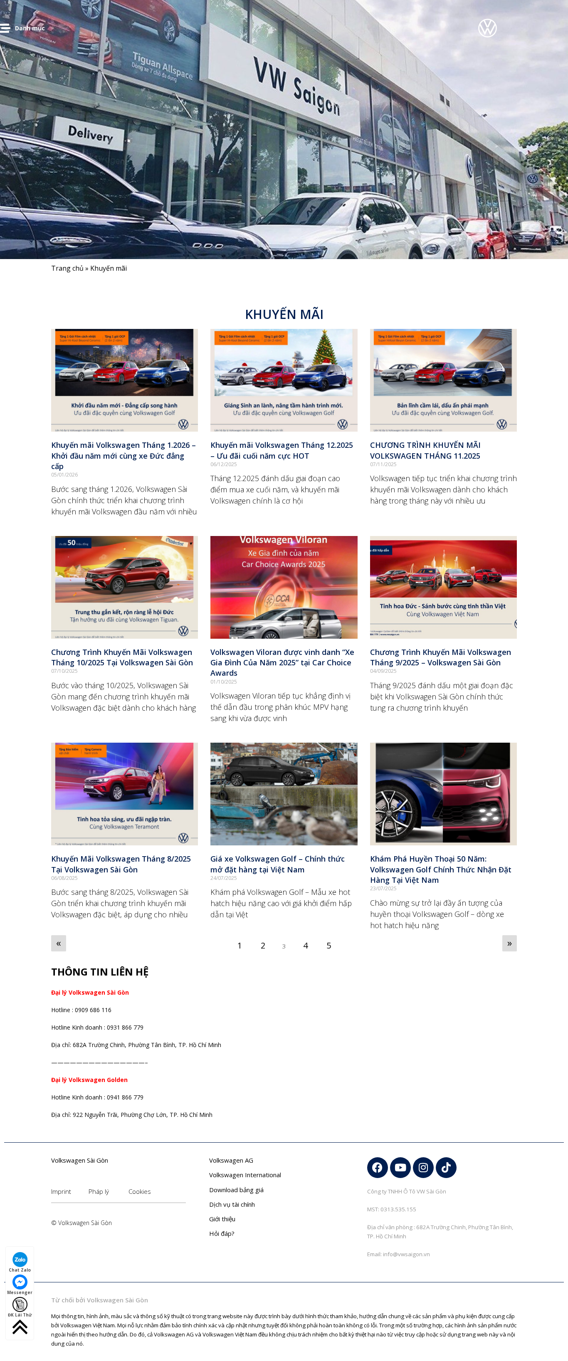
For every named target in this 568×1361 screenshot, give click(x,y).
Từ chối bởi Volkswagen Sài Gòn (99, 1300)
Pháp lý (99, 1191)
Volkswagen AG (231, 1160)
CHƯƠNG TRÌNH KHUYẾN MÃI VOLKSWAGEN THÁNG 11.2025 (425, 450)
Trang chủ (67, 268)
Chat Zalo (20, 1270)
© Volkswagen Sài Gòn (81, 1223)
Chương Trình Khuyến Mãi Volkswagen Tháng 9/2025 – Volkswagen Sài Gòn (440, 657)
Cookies (139, 1191)
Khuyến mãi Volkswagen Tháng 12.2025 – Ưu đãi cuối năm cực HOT (281, 450)
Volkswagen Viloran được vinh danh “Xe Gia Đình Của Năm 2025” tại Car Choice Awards (282, 662)
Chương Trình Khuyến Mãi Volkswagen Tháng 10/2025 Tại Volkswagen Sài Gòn (122, 657)
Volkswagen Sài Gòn (79, 1160)
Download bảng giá (236, 1190)
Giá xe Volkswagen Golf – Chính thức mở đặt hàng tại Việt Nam (277, 864)
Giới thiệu (222, 1219)
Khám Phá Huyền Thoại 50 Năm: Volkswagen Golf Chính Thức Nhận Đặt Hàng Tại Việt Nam (440, 869)
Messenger (19, 1292)
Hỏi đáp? (222, 1233)
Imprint (61, 1191)
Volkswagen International (245, 1175)
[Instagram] (423, 1167)
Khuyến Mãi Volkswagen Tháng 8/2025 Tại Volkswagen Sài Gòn (121, 864)
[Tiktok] (446, 1167)
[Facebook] (377, 1167)
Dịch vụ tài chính (232, 1204)
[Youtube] (400, 1167)
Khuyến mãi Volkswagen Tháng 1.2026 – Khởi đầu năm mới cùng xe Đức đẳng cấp (123, 455)
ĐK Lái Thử (20, 1315)
